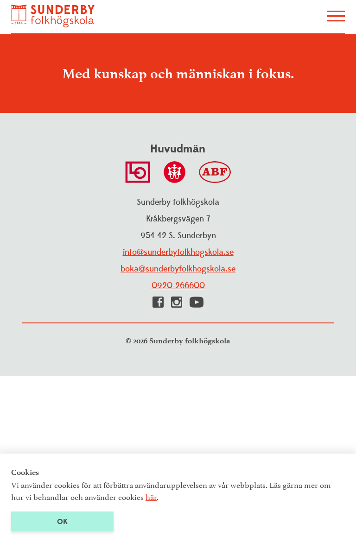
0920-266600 (178, 285)
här (151, 496)
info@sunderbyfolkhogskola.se (178, 252)
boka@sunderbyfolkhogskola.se (178, 269)
